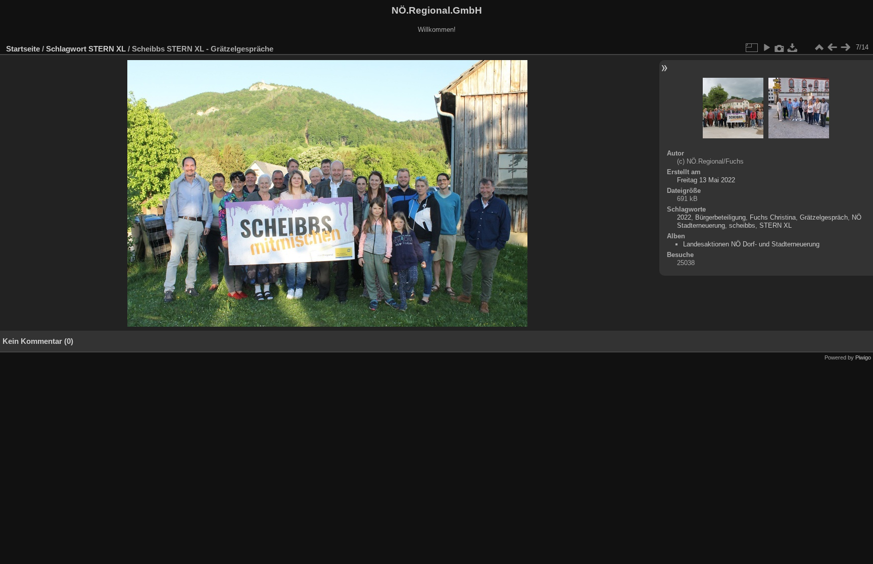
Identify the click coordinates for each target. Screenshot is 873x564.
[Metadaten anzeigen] (779, 47)
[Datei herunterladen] (792, 47)
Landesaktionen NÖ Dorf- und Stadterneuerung (751, 244)
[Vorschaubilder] (819, 47)
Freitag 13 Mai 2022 (706, 180)
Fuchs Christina (773, 217)
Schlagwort (66, 48)
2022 (684, 217)
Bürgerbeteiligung (720, 217)
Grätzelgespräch (824, 217)
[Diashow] (766, 47)
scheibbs (742, 225)
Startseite (23, 48)
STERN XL (107, 48)
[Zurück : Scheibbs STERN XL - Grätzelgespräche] (832, 47)
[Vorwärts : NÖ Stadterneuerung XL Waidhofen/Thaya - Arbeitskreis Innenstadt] (845, 47)
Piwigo (863, 357)
